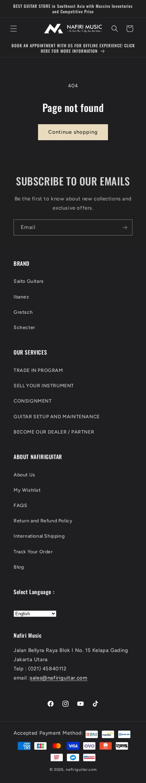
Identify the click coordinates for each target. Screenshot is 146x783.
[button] (13, 28)
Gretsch (23, 312)
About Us (24, 475)
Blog (19, 567)
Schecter (24, 327)
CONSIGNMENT (33, 401)
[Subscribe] (124, 227)
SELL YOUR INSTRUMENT (44, 386)
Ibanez (21, 297)
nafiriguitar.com (81, 769)
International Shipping (39, 536)
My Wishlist (27, 490)
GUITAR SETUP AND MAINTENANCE (57, 417)
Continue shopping (73, 132)
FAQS (20, 505)
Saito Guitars (29, 281)
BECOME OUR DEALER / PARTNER (54, 432)
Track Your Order (33, 552)
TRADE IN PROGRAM (38, 370)
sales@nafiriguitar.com (58, 678)
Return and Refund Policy (43, 521)
